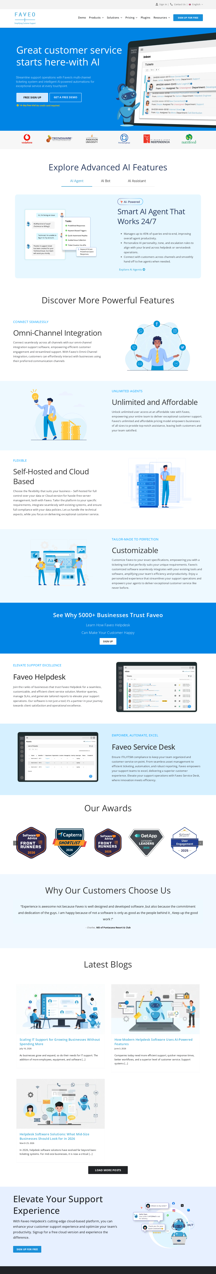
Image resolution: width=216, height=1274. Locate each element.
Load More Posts (108, 1170)
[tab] (76, 180)
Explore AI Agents (131, 269)
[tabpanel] (108, 239)
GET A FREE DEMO (65, 97)
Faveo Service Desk (143, 747)
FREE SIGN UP (32, 97)
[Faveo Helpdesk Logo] (25, 13)
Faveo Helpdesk (39, 677)
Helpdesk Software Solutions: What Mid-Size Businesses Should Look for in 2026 (54, 1136)
